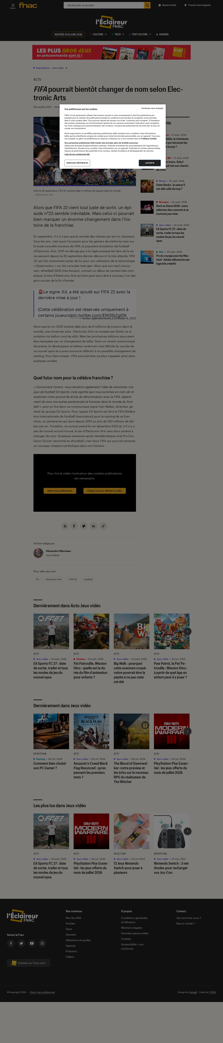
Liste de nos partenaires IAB (77, 154)
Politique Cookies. (149, 139)
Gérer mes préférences (77, 163)
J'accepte (149, 163)
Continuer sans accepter (152, 108)
